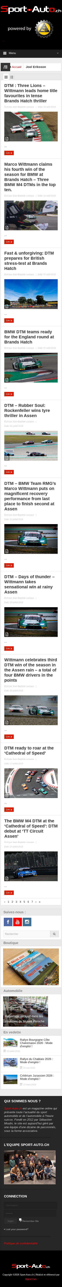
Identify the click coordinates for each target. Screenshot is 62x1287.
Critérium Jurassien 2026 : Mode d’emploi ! (37, 1077)
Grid (6, 78)
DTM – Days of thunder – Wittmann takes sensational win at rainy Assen (29, 584)
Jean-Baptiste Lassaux (23, 107)
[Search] (54, 934)
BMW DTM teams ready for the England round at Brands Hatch (29, 336)
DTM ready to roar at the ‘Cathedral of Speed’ (29, 750)
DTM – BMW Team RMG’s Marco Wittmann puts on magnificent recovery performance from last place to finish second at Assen (30, 496)
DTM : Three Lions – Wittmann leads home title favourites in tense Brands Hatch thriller (30, 93)
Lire (8, 153)
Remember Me (30, 1221)
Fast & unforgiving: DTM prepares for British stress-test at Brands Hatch (29, 261)
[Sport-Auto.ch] (31, 10)
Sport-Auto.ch (13, 1108)
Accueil (16, 67)
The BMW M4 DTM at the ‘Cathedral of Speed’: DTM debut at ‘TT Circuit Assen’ (31, 828)
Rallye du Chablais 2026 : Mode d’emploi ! (36, 1060)
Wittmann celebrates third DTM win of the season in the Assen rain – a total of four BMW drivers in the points (30, 670)
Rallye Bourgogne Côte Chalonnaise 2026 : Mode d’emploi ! (36, 1043)
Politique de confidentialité (21, 1243)
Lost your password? (17, 1229)
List (11, 78)
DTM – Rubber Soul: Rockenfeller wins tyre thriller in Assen (27, 410)
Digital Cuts (31, 1279)
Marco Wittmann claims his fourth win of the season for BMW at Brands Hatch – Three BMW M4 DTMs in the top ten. (30, 177)
